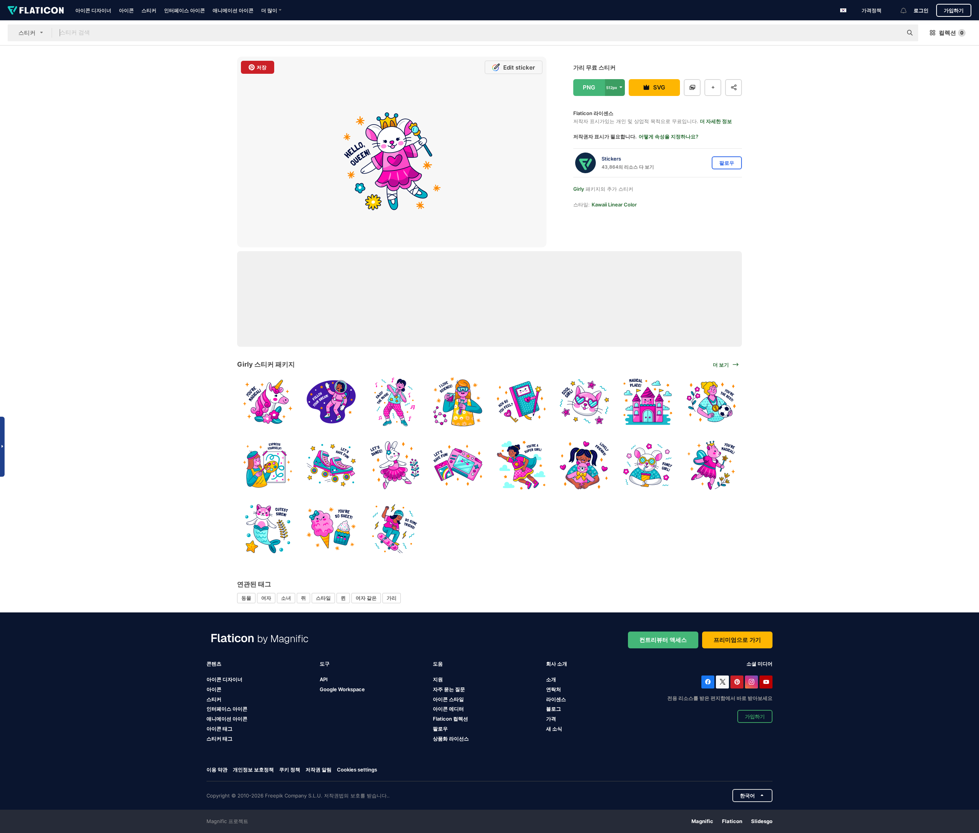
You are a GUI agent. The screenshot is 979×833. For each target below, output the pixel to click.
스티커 (148, 10)
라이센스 (556, 699)
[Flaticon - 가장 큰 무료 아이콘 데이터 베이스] (36, 10)
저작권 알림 (319, 769)
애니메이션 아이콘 (233, 10)
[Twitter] (722, 681)
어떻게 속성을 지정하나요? (668, 136)
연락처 (553, 689)
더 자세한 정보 (716, 121)
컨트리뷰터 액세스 (663, 639)
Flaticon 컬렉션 (450, 719)
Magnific (702, 821)
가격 (551, 719)
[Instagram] (751, 681)
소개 (551, 679)
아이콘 (126, 10)
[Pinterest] (736, 681)
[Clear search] (893, 32)
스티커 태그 (220, 739)
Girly (578, 189)
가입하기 (954, 10)
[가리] (267, 402)
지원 (438, 679)
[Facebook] (707, 681)
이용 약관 (217, 769)
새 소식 (554, 729)
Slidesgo (761, 821)
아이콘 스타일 (448, 699)
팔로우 (440, 729)
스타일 (323, 598)
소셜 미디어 (759, 664)
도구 (325, 664)
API (324, 679)
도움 (438, 664)
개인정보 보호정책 (253, 769)
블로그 (553, 709)
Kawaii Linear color (614, 204)
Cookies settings (357, 770)
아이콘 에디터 (448, 709)
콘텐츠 (214, 664)
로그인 (921, 10)
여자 (266, 598)
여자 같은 (366, 598)
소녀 (286, 598)
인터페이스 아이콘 (184, 10)
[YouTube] (765, 681)
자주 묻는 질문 (449, 689)
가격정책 (871, 10)
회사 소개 (556, 664)
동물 (246, 598)
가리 (392, 598)
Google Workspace (342, 689)
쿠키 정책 (289, 769)
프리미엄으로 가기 (737, 639)
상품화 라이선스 (451, 739)
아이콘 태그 (220, 729)
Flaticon (732, 821)
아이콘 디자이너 (93, 10)
